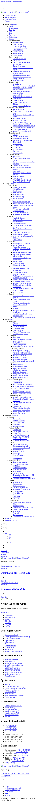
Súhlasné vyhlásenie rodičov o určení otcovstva (22, 220)
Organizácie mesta (18, 328)
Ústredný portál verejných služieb (23, 516)
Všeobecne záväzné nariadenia (22, 339)
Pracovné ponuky (18, 450)
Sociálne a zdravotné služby (13, 651)
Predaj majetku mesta (19, 372)
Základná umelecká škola (21, 440)
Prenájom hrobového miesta (21, 182)
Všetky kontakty (10, 762)
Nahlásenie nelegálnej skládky (22, 140)
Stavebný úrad (9, 649)
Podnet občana (17, 44)
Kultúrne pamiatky (19, 486)
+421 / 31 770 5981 (11, 725)
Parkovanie (16, 156)
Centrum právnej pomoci (20, 509)
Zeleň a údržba (17, 142)
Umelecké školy (18, 100)
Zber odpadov (9, 640)
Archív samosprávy (19, 413)
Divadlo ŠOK (17, 433)
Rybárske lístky (17, 316)
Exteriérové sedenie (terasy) (21, 281)
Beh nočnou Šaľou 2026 (13, 589)
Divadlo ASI (17, 430)
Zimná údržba (17, 178)
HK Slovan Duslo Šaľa (20, 464)
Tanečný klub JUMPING (21, 437)
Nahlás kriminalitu (10, 17)
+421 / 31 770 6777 (22, 752)
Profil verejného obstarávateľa (22, 384)
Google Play (9, 774)
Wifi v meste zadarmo (19, 444)
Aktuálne (12, 26)
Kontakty (8, 21)
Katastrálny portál (18, 506)
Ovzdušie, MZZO (18, 145)
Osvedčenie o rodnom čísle (21, 232)
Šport (10, 33)
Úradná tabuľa (13, 28)
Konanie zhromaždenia (20, 305)
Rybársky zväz (17, 471)
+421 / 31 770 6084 (18, 759)
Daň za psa (16, 60)
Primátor (15, 323)
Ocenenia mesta (18, 491)
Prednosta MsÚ (18, 193)
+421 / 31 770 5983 (11, 729)
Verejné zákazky (18, 381)
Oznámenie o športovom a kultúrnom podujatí (21, 273)
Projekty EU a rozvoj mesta (21, 332)
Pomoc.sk (16, 513)
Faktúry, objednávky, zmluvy (22, 408)
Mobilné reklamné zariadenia (22, 283)
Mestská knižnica (18, 422)
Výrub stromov (17, 144)
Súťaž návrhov (17, 383)
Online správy (13, 37)
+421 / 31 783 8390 (18, 761)
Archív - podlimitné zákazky (22, 392)
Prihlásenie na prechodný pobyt (23, 203)
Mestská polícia (18, 50)
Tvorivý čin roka (18, 493)
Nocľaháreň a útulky (19, 118)
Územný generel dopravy (21, 165)
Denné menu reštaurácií (20, 446)
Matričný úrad (9, 647)
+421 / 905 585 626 (23, 750)
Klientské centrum (18, 42)
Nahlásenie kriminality (20, 48)
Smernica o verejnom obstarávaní (23, 386)
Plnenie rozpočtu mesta (20, 366)
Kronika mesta (17, 495)
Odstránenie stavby (19, 265)
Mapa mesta (16, 171)
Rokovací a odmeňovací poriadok (23, 361)
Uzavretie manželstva (19, 223)
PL (10, 542)
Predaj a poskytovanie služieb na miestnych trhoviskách (23, 277)
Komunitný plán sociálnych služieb (24, 126)
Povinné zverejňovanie (12, 660)
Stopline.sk (16, 511)
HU (10, 538)
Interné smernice (18, 341)
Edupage (15, 104)
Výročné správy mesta (20, 370)
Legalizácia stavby (18, 263)
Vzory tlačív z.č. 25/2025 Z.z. (22, 243)
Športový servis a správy (20, 462)
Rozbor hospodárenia (19, 368)
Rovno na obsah (6, 2)
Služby (12, 183)
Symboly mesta (17, 482)
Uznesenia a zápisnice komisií (22, 354)
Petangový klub (18, 473)
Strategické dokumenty (20, 343)
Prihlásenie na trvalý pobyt (21, 202)
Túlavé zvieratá (17, 153)
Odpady (15, 135)
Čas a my (12, 35)
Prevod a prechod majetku (21, 375)
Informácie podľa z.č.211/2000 (22, 397)
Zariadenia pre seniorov (20, 122)
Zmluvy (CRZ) (17, 406)
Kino (10, 31)
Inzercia (15, 457)
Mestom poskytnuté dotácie (21, 410)
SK (10, 535)
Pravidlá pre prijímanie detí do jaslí (24, 86)
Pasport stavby (17, 261)
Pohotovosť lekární (19, 451)
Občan (11, 39)
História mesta (17, 484)
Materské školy (17, 95)
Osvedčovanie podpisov (12, 638)
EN (10, 537)
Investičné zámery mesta (20, 334)
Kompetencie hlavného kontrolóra (23, 346)
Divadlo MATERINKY (20, 431)
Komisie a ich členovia (20, 357)
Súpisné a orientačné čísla (21, 214)
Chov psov (16, 151)
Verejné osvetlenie (18, 176)
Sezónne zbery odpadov (20, 136)
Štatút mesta (16, 337)
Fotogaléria (16, 424)
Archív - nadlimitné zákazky (22, 393)
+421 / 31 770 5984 (11, 730)
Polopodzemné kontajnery (21, 138)
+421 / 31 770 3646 (18, 757)
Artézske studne (18, 149)
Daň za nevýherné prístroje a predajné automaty (22, 78)
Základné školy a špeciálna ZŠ (22, 97)
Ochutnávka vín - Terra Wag (15, 572)
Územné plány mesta (19, 345)
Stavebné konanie (18, 245)
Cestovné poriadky (19, 455)
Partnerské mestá (18, 330)
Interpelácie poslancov (20, 359)
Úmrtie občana (17, 240)
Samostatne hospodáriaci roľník (23, 279)
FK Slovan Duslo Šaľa (20, 468)
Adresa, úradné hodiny (20, 187)
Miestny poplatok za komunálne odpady (17, 637)
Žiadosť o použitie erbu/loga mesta (24, 317)
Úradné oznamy (10, 697)
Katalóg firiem (17, 459)
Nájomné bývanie (18, 109)
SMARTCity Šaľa (18, 53)
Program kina (17, 419)
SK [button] (6, 533)
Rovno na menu (17, 2)
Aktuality (14, 24)
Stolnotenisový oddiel (19, 469)
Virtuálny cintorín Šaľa (12, 711)
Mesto (11, 319)
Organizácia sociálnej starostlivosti (23, 127)
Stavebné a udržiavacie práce (22, 252)
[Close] (1, 565)
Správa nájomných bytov (21, 377)
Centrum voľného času (20, 102)
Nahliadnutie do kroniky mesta (22, 314)
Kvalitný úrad (17, 191)
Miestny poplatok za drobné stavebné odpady (21, 72)
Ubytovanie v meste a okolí (21, 448)
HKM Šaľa (16, 466)
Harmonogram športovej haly (22, 477)
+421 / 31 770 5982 (11, 727)
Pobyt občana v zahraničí (21, 209)
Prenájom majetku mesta (20, 374)
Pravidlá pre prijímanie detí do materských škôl (22, 88)
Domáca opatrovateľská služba (22, 124)
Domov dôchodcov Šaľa (20, 129)
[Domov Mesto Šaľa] (15, 558)
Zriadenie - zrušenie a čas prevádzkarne (21, 269)
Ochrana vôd (17, 147)
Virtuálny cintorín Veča (12, 713)
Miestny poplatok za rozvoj (21, 75)
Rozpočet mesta (18, 364)
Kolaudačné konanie (19, 247)
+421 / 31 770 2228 (23, 755)
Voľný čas (15, 415)
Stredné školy (17, 98)
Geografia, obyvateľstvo (20, 488)
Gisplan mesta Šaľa (11, 709)
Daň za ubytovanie (19, 66)
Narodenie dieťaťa (18, 218)
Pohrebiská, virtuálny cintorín (22, 180)
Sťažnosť (16, 308)
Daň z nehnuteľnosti (19, 59)
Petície (15, 307)
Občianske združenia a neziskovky (24, 478)
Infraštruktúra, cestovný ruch (22, 489)
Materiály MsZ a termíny (20, 350)
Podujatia (12, 30)
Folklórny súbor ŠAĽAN (21, 435)
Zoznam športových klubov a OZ (23, 475)
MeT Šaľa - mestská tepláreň (22, 131)
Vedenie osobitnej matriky (21, 234)
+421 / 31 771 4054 (20, 753)
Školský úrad (17, 84)
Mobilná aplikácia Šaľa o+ (13, 706)
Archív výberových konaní (21, 412)
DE (10, 540)
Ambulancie (16, 453)
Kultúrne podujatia (19, 421)
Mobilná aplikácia (10, 15)
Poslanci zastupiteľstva (20, 355)
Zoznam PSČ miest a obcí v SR (23, 507)
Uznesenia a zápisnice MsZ (21, 352)
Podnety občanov (10, 19)
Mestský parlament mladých (21, 106)
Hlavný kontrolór (18, 326)
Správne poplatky (18, 80)
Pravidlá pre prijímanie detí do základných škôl (22, 92)
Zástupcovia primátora (20, 325)
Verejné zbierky (18, 292)
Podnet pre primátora (19, 46)
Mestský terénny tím (19, 120)
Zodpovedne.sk (18, 515)
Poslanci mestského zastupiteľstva (15, 688)
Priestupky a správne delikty (22, 303)
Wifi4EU (7, 716)
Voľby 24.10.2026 (10, 520)
